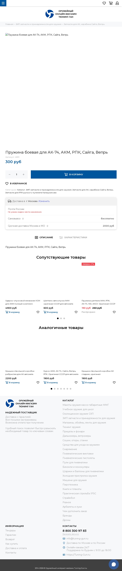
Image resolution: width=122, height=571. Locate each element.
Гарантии (10, 535)
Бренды (67, 515)
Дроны (66, 520)
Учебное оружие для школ (78, 409)
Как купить (11, 543)
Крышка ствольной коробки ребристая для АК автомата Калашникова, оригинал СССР (20, 373)
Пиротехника (70, 484)
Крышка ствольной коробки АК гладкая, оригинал (98, 372)
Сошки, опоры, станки (75, 440)
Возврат (10, 539)
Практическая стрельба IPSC (79, 493)
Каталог (21, 190)
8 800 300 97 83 (74, 531)
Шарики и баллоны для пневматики (83, 471)
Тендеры (10, 530)
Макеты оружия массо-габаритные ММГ (86, 404)
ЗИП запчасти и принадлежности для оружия (48, 190)
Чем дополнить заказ (75, 511)
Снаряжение (70, 449)
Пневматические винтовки (78, 453)
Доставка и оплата (16, 548)
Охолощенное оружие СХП (78, 413)
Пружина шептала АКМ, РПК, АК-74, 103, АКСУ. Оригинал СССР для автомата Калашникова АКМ (98, 302)
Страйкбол (69, 498)
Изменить (44, 201)
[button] (58, 318)
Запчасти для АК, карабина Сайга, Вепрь (92, 190)
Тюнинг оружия (71, 427)
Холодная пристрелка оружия (80, 475)
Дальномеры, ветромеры (77, 435)
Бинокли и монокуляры (76, 466)
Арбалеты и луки (72, 506)
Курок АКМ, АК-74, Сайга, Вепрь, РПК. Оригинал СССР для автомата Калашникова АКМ (61, 373)
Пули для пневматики (75, 462)
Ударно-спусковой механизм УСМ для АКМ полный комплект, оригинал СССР (22, 302)
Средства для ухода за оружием (81, 444)
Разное (67, 502)
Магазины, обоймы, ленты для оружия (84, 422)
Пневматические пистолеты (79, 458)
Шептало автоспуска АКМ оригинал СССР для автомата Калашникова (58, 302)
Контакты (10, 552)
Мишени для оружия (75, 480)
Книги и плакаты (72, 489)
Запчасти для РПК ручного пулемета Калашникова (30, 192)
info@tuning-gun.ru (77, 538)
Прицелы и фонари (74, 431)
